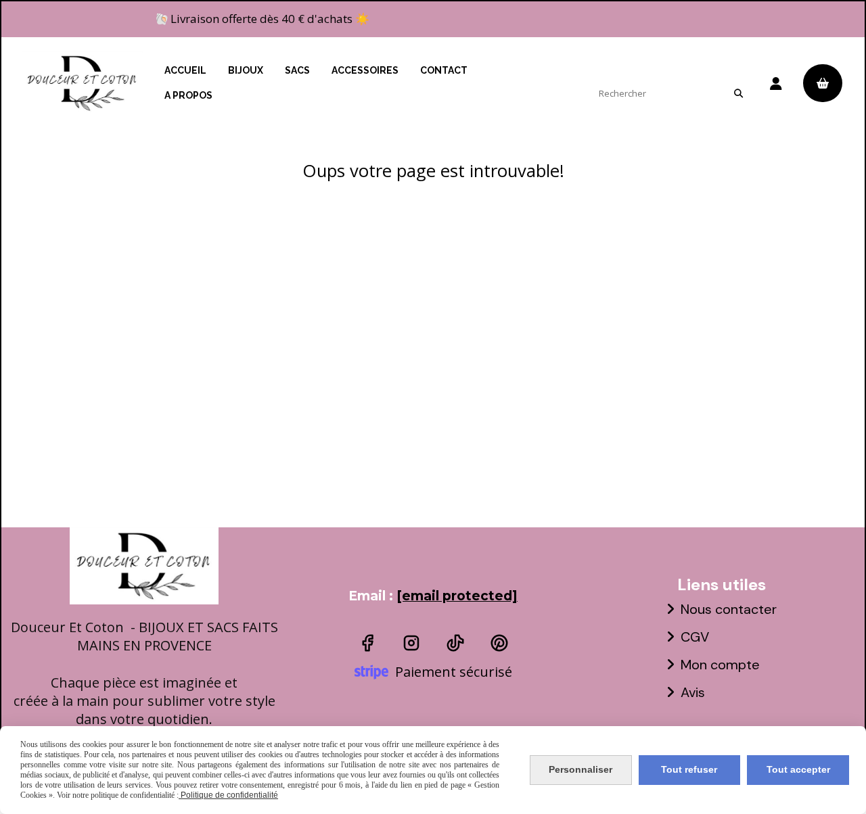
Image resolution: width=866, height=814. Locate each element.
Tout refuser (689, 769)
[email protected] (457, 596)
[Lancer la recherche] (738, 93)
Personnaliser (580, 769)
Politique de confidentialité (228, 795)
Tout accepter (798, 769)
